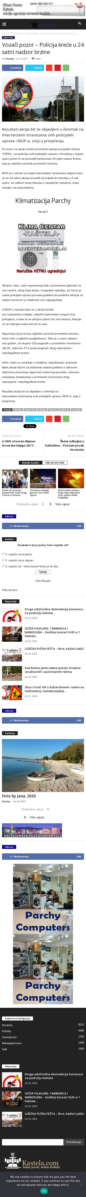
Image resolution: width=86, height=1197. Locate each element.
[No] (81, 1184)
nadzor (65, 409)
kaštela (53, 409)
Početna (5, 33)
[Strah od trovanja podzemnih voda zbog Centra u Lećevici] (15, 478)
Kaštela (6, 1031)
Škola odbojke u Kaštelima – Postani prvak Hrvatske (64, 445)
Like (79, 525)
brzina (18, 409)
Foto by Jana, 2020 (19, 796)
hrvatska (30, 409)
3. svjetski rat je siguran (19, 560)
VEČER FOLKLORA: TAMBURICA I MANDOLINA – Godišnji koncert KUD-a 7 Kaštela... (52, 632)
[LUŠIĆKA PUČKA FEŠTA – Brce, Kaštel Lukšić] (12, 654)
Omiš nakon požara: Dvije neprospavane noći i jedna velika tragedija (69, 494)
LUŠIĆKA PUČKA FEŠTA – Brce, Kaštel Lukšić (54, 649)
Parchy (10, 58)
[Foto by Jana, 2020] (43, 765)
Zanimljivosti (9, 1037)
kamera (42, 409)
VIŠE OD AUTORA (54, 462)
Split (4, 1049)
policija (76, 409)
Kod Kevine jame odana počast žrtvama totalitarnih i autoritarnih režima (53, 670)
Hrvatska (8, 37)
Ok (44, 1191)
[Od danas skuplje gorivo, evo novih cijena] (43, 478)
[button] (79, 24)
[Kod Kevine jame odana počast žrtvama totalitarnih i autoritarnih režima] (12, 673)
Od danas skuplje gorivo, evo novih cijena (39, 492)
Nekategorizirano (11, 1043)
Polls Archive (9, 590)
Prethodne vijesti (29, 504)
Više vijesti (61, 504)
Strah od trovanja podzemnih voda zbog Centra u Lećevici (14, 492)
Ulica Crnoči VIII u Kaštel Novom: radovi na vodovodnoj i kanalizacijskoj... (54, 689)
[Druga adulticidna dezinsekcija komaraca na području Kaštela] (12, 614)
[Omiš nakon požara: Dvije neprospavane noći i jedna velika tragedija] (71, 478)
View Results (43, 580)
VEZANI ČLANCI (30, 462)
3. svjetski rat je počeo (18, 554)
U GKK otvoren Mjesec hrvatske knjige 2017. (19, 443)
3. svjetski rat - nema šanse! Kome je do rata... (32, 566)
